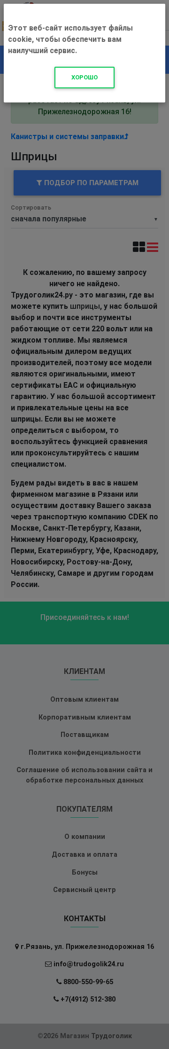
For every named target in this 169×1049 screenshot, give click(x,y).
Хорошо (84, 77)
